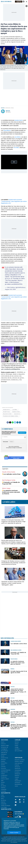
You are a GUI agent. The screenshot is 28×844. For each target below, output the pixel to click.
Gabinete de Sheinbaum (4, 753)
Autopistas (3, 789)
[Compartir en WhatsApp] (13, 422)
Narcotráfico (4, 763)
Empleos (17, 765)
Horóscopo (17, 782)
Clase (2, 795)
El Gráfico (17, 772)
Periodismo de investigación (4, 748)
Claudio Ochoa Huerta (8, 472)
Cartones (3, 766)
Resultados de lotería (18, 785)
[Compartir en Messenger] (15, 422)
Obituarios (17, 766)
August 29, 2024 (10, 289)
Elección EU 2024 (7, 413)
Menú (2, 784)
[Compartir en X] (10, 422)
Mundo (3, 107)
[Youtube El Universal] (16, 802)
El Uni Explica (4, 750)
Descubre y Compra (19, 759)
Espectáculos (4, 771)
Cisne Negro (4, 807)
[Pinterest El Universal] (23, 802)
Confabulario (4, 775)
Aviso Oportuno (18, 763)
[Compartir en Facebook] (8, 422)
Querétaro (17, 749)
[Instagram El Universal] (20, 802)
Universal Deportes (5, 770)
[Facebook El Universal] (19, 799)
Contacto (20, 834)
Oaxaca (16, 743)
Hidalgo (16, 747)
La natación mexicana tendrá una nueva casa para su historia (11, 492)
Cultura (3, 773)
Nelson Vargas (6, 488)
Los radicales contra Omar (12, 474)
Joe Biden (14, 409)
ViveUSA (17, 777)
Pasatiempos (18, 780)
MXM (2, 780)
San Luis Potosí (18, 750)
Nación (2, 741)
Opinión (5, 469)
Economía (3, 768)
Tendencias (4, 777)
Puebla (16, 745)
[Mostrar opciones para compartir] (27, 6)
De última (3, 785)
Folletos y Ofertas (19, 761)
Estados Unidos (16, 411)
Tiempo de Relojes (5, 805)
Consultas (3, 791)
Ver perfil (8, 112)
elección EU (17, 413)
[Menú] (26, 1)
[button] (18, 1)
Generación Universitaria (18, 769)
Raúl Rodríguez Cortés (8, 480)
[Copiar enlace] (17, 422)
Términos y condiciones (11, 834)
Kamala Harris (6, 409)
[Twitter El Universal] (23, 799)
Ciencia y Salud (5, 778)
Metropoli (3, 759)
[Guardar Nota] (20, 422)
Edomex (17, 741)
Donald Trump (6, 411)
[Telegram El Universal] (15, 799)
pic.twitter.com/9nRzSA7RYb (13, 284)
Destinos (3, 787)
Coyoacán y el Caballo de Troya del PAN (11, 483)
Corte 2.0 (3, 743)
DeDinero (17, 775)
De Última (3, 800)
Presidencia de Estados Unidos (10, 416)
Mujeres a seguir (5, 745)
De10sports (17, 773)
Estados (3, 761)
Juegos (16, 779)
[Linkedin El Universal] (15, 805)
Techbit (3, 782)
